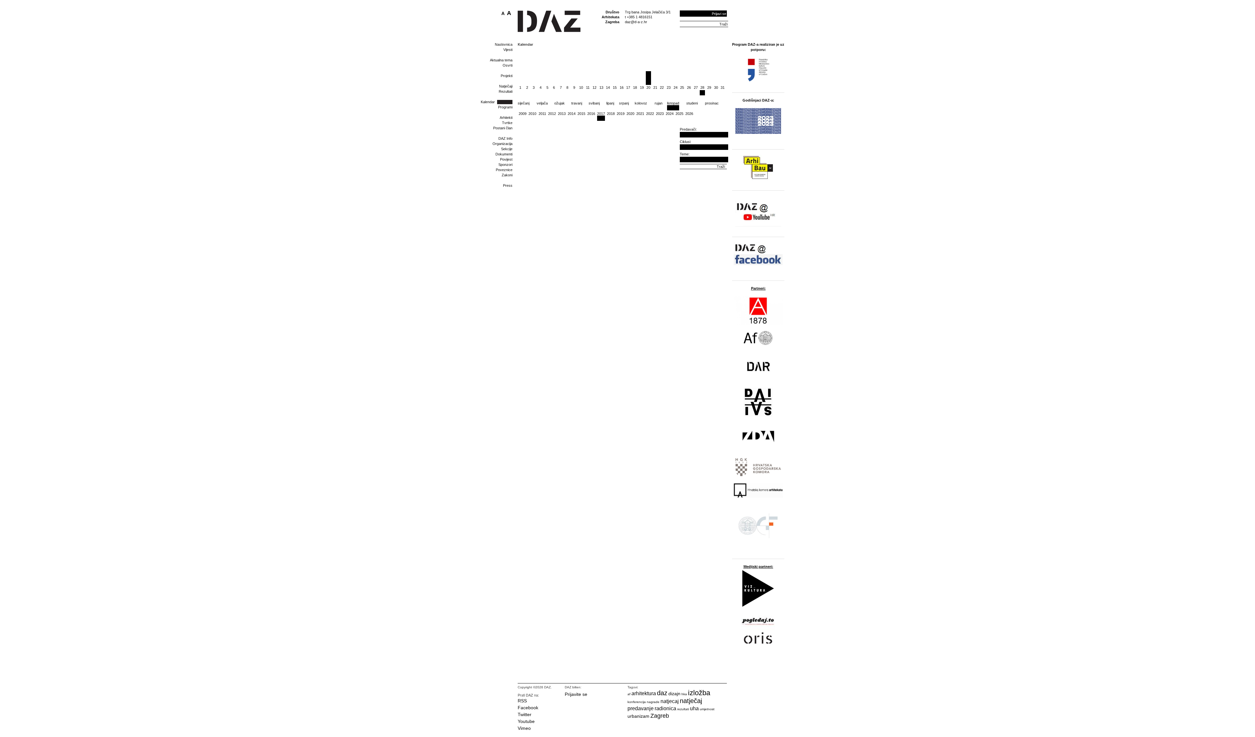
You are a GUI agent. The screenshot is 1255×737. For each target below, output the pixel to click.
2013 (562, 114)
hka (684, 694)
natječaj (691, 700)
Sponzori (505, 165)
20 (648, 87)
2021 (640, 114)
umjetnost (707, 709)
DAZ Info (505, 138)
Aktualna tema (501, 60)
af (629, 694)
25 (682, 87)
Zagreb (659, 716)
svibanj (594, 103)
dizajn (674, 693)
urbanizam (638, 716)
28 (702, 87)
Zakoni (507, 175)
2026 (689, 114)
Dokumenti (503, 154)
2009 (523, 114)
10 (581, 87)
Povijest (506, 159)
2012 (552, 114)
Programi (505, 107)
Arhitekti (506, 118)
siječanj (523, 103)
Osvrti (507, 65)
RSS (522, 700)
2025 (679, 114)
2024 (670, 114)
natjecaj (670, 701)
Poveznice (504, 170)
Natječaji (505, 86)
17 (628, 87)
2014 (572, 114)
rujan (658, 103)
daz (662, 693)
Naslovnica (503, 44)
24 (676, 87)
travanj (576, 103)
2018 (611, 114)
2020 (630, 114)
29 (709, 87)
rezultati (683, 709)
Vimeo (524, 728)
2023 (660, 114)
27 (696, 87)
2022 (650, 114)
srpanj (624, 103)
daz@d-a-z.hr (636, 22)
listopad (673, 103)
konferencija (637, 702)
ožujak (559, 103)
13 (601, 87)
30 (716, 87)
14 (608, 87)
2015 (581, 114)
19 (642, 87)
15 (615, 87)
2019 (621, 114)
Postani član (502, 128)
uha (694, 708)
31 (723, 87)
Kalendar (488, 102)
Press (507, 185)
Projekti (506, 76)
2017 (601, 114)
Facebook (528, 707)
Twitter (524, 714)
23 (669, 87)
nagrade (653, 702)
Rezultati (505, 91)
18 (635, 87)
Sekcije (506, 149)
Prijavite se (576, 694)
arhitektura (643, 693)
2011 (542, 114)
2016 (591, 114)
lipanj (610, 103)
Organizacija (502, 144)
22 (662, 87)
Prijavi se (719, 14)
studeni (692, 103)
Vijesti (507, 50)
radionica (665, 708)
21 (655, 87)
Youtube (526, 721)
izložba (699, 693)
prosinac (712, 103)
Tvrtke (507, 123)
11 (588, 87)
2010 (532, 114)
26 (689, 87)
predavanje (641, 708)
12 (594, 87)
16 (622, 87)
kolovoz (641, 103)
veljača (542, 103)
